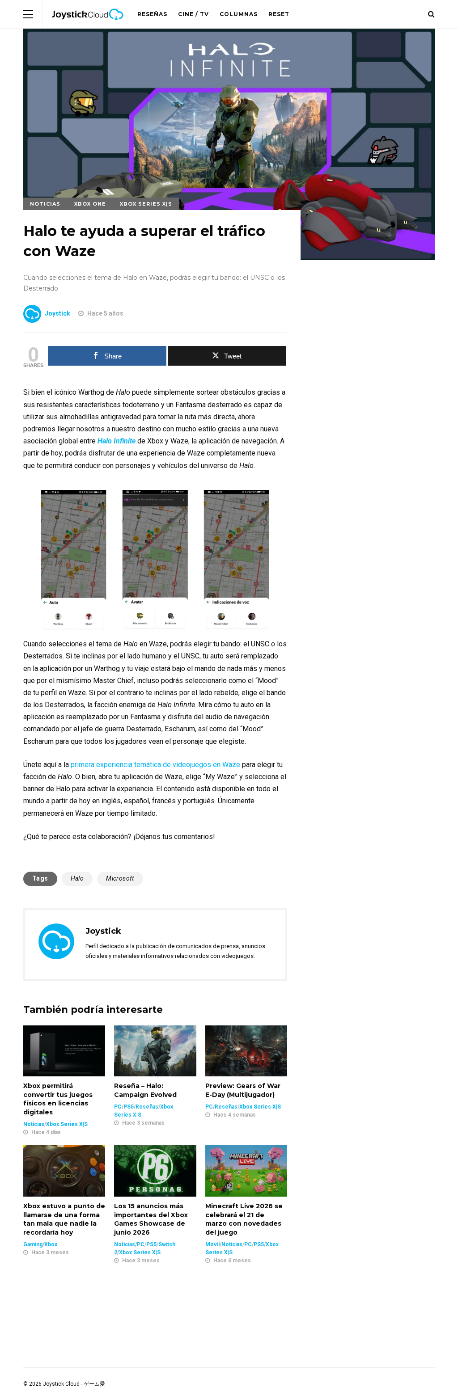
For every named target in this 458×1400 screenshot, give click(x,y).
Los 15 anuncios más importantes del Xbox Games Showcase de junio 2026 (151, 1219)
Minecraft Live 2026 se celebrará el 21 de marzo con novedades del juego (244, 1219)
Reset (278, 14)
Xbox (50, 1244)
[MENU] (28, 14)
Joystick (57, 313)
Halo (77, 878)
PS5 (128, 1107)
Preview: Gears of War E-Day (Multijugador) (242, 1090)
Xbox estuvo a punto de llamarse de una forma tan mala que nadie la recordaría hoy (64, 1219)
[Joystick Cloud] (87, 26)
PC (118, 1107)
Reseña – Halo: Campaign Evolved (145, 1090)
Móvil (212, 1244)
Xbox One (90, 204)
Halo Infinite (117, 441)
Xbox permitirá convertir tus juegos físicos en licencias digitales (58, 1099)
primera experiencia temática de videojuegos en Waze (155, 764)
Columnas (239, 14)
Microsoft (120, 878)
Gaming (32, 1244)
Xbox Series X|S (146, 204)
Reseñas (152, 14)
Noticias (45, 204)
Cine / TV (193, 14)
